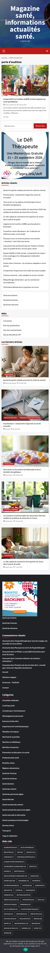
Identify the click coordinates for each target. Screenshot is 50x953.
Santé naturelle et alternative (13, 815)
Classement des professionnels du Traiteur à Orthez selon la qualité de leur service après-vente (23, 247)
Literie (18, 890)
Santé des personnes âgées (12, 794)
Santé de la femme (9, 93)
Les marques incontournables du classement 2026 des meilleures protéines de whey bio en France (24, 210)
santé (7, 923)
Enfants (35, 876)
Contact (5, 688)
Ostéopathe (28, 900)
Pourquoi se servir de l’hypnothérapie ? (30, 648)
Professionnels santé (10, 758)
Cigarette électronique (14, 862)
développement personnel (15, 876)
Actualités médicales (10, 700)
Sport (37, 928)
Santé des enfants (9, 789)
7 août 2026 (18, 567)
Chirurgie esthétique (26, 857)
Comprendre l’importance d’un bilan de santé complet (24, 271)
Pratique (8, 914)
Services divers (8, 464)
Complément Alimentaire (15, 866)
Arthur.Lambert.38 (10, 105)
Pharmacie (25, 904)
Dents (33, 866)
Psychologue (10, 919)
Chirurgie (8, 857)
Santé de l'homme (9, 773)
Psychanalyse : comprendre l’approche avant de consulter (21, 196)
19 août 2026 (19, 475)
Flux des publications (11, 325)
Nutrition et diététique (11, 510)
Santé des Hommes (10, 305)
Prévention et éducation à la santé (30, 418)
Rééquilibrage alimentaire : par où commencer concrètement (21, 281)
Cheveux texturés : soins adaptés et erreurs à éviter (23, 275)
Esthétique (9, 881)
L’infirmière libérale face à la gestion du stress (21, 287)
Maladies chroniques (10, 732)
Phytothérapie (11, 909)
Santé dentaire (8, 784)
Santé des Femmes (10, 300)
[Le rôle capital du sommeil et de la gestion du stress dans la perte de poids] (25, 543)
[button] (4, 51)
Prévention (36, 914)
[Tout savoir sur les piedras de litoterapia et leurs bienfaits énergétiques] (25, 451)
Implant (8, 890)
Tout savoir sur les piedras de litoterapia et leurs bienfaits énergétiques (22, 203)
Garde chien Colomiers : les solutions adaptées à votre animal (24, 264)
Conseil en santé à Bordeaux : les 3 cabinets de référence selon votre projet (21, 232)
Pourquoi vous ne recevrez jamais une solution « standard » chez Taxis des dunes (21, 239)
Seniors (36, 923)
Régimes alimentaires (10, 768)
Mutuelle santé (23, 895)
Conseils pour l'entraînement (13, 711)
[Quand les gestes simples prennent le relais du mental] (25, 361)
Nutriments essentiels (11, 737)
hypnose (27, 885)
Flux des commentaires (12, 330)
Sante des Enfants (10, 295)
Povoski (7, 429)
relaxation (25, 919)
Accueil (5, 672)
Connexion (7, 321)
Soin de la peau (11, 928)
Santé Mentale (8, 374)
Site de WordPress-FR (12, 335)
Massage (8, 895)
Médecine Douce (11, 900)
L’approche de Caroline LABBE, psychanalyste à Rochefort (21, 225)
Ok (26, 949)
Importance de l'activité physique (15, 726)
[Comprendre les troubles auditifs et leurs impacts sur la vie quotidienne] (25, 80)
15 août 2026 (19, 521)
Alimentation (10, 847)
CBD (20, 852)
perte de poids (10, 904)
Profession (21, 914)
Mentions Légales (9, 677)
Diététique (19, 871)
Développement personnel (12, 716)
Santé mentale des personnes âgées (16, 810)
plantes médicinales (29, 909)
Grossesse (23, 881)
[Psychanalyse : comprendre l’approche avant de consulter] (25, 405)
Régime (38, 919)
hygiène (36, 881)
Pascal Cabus (9, 475)
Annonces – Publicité (10, 682)
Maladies (30, 890)
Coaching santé (8, 706)
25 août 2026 (22, 383)
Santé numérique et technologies (15, 820)
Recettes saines (8, 763)
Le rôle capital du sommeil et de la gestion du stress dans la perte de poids (23, 218)
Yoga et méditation (9, 836)
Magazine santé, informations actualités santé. (25, 22)
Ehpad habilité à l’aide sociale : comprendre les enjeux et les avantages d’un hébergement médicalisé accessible (24, 256)
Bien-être (9, 852)
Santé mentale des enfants (12, 805)
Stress (7, 933)
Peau (41, 900)
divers (7, 871)
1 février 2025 (22, 105)
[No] (47, 946)
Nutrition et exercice (10, 747)
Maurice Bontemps (10, 383)
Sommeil (26, 928)
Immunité (39, 885)
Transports (6, 831)
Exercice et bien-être (10, 418)
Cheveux (31, 852)
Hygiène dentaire (11, 885)
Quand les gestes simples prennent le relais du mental (24, 190)
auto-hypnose (27, 847)
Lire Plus (5, 117)
